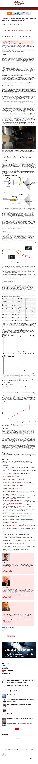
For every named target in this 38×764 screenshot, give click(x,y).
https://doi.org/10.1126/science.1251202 (10, 489)
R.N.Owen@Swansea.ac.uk (7, 571)
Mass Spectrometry (11, 636)
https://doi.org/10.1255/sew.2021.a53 (11, 41)
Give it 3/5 (4, 630)
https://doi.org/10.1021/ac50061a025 (10, 494)
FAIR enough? (9, 713)
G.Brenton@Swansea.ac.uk (7, 622)
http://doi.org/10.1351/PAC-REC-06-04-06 (11, 476)
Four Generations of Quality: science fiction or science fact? (17, 685)
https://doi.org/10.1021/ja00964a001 (10, 480)
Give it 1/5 (2, 630)
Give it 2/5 (3, 630)
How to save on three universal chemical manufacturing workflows (19, 704)
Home (6, 749)
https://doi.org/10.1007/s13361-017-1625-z (11, 550)
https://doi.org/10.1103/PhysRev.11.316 (10, 469)
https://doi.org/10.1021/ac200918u (9, 522)
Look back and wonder (11, 694)
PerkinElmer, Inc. (5, 668)
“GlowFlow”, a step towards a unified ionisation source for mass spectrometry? (17, 30)
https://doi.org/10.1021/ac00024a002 (15, 503)
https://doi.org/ (18, 530)
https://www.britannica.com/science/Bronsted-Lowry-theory (20, 525)
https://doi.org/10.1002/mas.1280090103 (10, 507)
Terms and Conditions (29, 749)
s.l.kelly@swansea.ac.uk (6, 597)
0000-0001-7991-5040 (7, 596)
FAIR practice (9, 709)
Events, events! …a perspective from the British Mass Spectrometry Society (20, 718)
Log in (3, 637)
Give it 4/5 (5, 630)
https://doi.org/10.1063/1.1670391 (9, 512)
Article (10, 22)
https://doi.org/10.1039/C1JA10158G (10, 536)
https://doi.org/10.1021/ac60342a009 (10, 518)
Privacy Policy (16, 749)
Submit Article (10, 749)
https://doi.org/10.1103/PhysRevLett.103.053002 (26, 540)
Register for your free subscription (12, 743)
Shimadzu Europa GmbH (6, 673)
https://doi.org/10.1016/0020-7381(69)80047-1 (16, 485)
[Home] (19, 3)
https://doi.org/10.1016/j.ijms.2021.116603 (11, 544)
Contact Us (22, 749)
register (7, 637)
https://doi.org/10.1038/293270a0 (9, 498)
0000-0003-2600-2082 (7, 621)
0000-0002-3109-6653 (7, 570)
